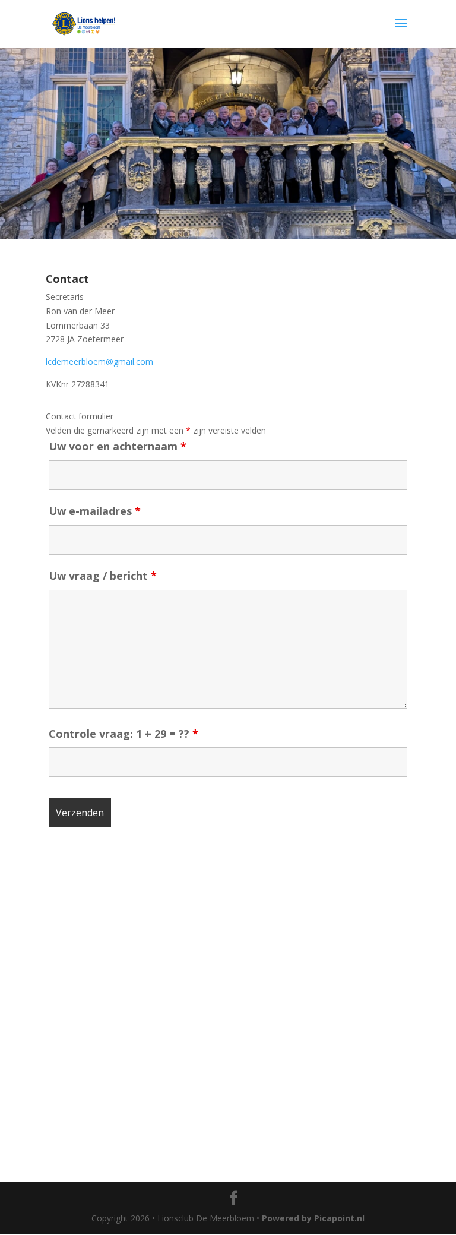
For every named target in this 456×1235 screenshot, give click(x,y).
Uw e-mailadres (95, 511)
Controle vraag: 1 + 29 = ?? (123, 734)
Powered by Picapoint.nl (313, 1218)
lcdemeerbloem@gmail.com (99, 361)
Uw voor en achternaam (117, 446)
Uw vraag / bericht (103, 575)
